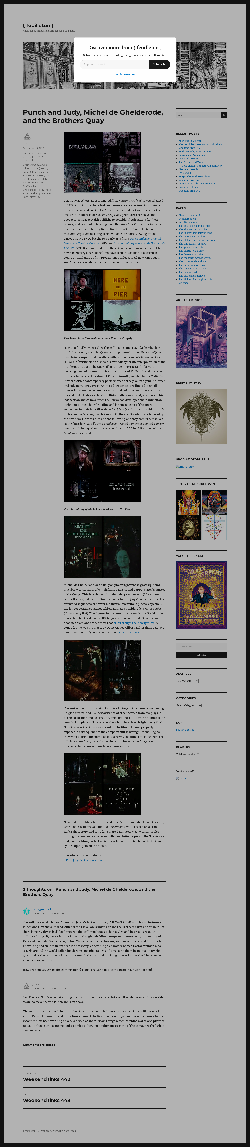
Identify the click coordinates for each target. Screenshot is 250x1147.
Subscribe (159, 64)
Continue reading (125, 74)
